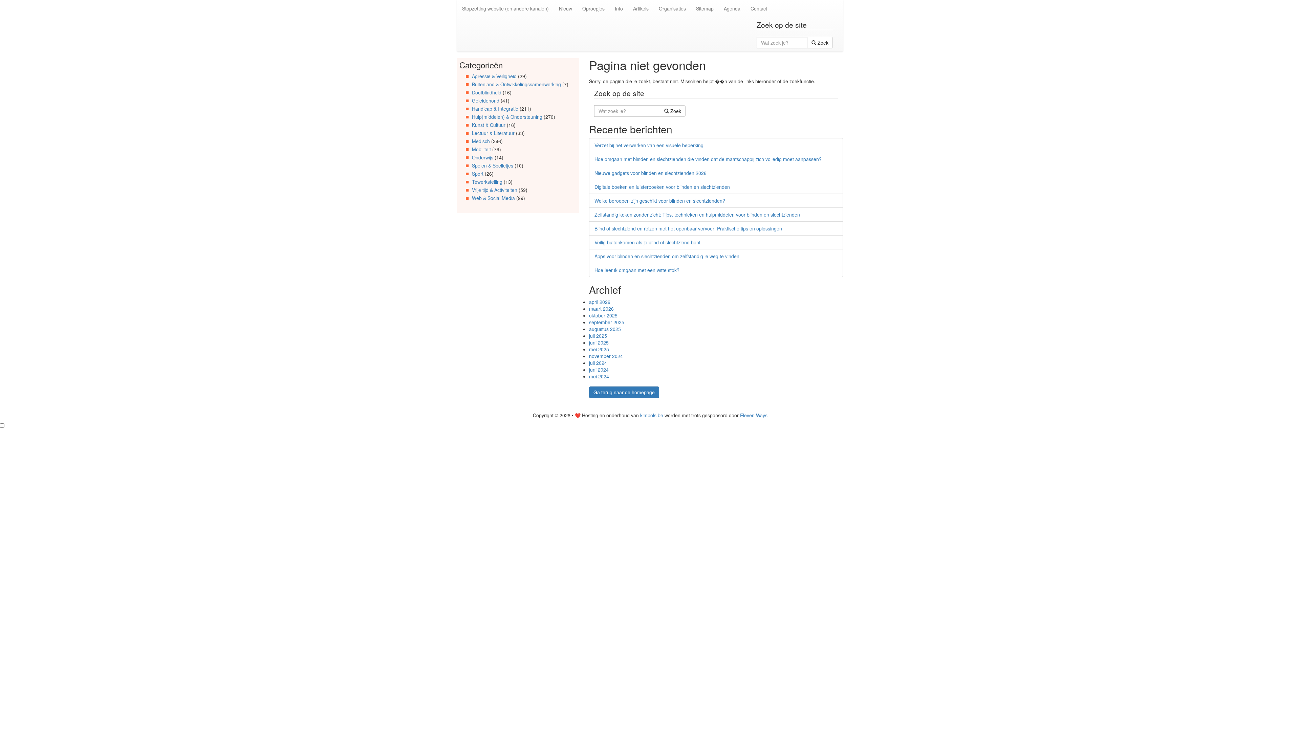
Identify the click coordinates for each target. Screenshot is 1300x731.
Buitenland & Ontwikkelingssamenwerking (516, 84)
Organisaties (672, 8)
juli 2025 (598, 335)
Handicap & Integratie (495, 108)
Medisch (481, 141)
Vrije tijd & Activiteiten (494, 189)
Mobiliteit (481, 149)
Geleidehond (485, 100)
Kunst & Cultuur (488, 124)
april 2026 (599, 301)
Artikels (641, 8)
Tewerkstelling (487, 181)
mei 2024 (599, 376)
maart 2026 (601, 308)
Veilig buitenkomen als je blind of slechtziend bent (647, 242)
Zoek (822, 42)
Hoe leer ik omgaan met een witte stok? (636, 270)
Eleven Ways (753, 415)
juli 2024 (598, 362)
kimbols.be (651, 415)
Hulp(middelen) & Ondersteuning (507, 116)
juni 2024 (599, 369)
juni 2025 (599, 342)
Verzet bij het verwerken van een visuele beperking (648, 145)
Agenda (732, 8)
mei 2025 (599, 349)
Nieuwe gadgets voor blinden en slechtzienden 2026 (650, 173)
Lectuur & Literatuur (493, 133)
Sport (477, 173)
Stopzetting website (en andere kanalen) (505, 8)
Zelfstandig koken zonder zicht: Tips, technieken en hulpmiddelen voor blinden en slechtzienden (697, 214)
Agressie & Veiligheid (494, 76)
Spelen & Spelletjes (492, 165)
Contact (759, 8)
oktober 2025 (603, 315)
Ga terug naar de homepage (624, 392)
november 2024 (606, 356)
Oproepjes (593, 8)
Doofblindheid (486, 92)
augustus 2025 (605, 329)
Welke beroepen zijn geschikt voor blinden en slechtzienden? (659, 200)
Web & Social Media (493, 198)
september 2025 (606, 322)
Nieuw (565, 8)
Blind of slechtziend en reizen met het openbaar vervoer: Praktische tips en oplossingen (688, 228)
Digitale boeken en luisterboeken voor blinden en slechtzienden (662, 186)
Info (619, 8)
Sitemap (705, 8)
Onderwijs (482, 157)
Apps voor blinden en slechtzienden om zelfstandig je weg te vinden (666, 256)
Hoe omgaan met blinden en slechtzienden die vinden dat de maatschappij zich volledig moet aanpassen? (708, 159)
